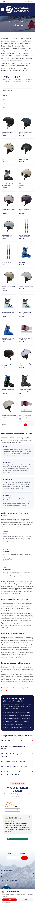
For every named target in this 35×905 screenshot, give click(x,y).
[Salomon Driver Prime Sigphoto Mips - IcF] (8, 226)
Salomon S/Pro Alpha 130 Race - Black (25, 261)
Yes (9, 899)
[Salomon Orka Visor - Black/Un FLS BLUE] (26, 149)
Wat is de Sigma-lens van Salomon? (13, 761)
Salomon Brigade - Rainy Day (9, 415)
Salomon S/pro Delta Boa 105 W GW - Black (8, 184)
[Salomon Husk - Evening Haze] (26, 354)
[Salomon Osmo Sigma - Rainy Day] (26, 174)
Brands (17, 22)
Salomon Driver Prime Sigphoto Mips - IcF (7, 235)
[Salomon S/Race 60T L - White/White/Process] (26, 303)
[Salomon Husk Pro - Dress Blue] (26, 123)
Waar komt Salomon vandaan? (11, 741)
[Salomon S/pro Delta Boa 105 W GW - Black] (8, 174)
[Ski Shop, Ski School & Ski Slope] (20, 9)
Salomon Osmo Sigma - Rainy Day (25, 184)
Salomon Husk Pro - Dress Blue (25, 133)
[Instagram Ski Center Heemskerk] (20, 863)
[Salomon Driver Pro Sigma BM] (26, 200)
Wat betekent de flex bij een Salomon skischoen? (14, 755)
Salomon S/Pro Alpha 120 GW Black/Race (8, 390)
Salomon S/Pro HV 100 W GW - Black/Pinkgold (25, 390)
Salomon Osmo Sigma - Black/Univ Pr (7, 364)
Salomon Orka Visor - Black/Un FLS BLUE (24, 158)
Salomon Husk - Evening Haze (25, 364)
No (26, 899)
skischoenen (16, 688)
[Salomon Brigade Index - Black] (8, 123)
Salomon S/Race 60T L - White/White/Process (25, 313)
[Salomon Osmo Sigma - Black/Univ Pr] (8, 354)
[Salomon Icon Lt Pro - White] (26, 277)
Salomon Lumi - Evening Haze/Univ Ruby (25, 416)
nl (2, 1)
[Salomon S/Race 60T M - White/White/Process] (8, 303)
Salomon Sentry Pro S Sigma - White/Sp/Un (26, 338)
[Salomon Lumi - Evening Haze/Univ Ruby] (26, 406)
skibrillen (4, 690)
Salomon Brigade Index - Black (8, 133)
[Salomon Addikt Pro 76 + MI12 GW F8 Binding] (26, 226)
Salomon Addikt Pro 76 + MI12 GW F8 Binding (25, 235)
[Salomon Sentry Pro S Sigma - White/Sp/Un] (26, 329)
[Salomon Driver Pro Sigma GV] (8, 200)
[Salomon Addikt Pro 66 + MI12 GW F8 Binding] (8, 252)
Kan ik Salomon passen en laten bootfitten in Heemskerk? (12, 773)
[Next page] (32, 424)
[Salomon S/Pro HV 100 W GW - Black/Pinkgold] (26, 380)
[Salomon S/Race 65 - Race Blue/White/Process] (8, 329)
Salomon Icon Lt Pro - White (26, 286)
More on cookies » (6, 902)
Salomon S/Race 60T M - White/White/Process (8, 313)
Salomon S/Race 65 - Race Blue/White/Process (8, 338)
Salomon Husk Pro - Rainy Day (8, 158)
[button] (2, 9)
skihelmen (27, 688)
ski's (21, 688)
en (4, 1)
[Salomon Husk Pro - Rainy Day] (8, 149)
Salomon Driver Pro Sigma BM (25, 210)
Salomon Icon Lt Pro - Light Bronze (8, 287)
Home (11, 22)
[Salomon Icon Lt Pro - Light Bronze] (8, 277)
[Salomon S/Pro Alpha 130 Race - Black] (26, 252)
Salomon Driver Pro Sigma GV (8, 210)
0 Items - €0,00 (30, 1)
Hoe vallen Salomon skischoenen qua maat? (13, 747)
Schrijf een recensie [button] (12, 810)
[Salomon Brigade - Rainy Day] (8, 406)
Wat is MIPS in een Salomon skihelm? (14, 767)
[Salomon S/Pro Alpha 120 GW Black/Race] (8, 380)
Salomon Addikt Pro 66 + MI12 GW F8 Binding (8, 261)
